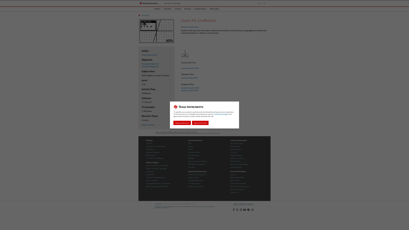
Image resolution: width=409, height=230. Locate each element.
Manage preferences (182, 123)
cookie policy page (220, 114)
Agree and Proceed (200, 123)
